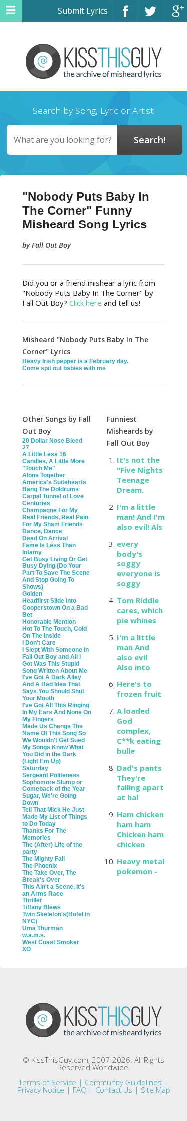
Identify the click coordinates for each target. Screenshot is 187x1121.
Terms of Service (47, 1082)
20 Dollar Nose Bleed (52, 440)
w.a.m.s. (33, 935)
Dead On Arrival (45, 538)
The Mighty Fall (43, 858)
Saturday (35, 768)
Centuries (36, 503)
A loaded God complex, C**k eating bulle (139, 731)
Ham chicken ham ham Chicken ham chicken (140, 829)
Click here (85, 303)
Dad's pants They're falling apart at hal (140, 782)
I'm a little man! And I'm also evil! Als (141, 517)
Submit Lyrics (83, 10)
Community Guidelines (123, 1082)
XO (26, 949)
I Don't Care (39, 642)
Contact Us (113, 1090)
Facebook (124, 15)
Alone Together (43, 475)
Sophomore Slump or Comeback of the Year (53, 785)
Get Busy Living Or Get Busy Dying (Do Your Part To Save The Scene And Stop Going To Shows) (56, 573)
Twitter (149, 15)
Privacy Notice (40, 1090)
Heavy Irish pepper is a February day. (75, 361)
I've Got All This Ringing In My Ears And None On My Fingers (56, 712)
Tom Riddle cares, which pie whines (140, 610)
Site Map (155, 1090)
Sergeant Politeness (51, 775)
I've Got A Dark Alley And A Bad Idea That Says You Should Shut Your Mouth (53, 688)
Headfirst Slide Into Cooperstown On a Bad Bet (55, 607)
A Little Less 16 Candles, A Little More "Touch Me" (53, 461)
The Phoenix (39, 865)
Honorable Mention (49, 621)
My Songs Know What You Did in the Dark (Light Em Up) (53, 754)
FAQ (80, 1090)
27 (25, 447)
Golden (32, 593)
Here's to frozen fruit (139, 689)
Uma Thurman (42, 928)
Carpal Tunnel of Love (53, 496)
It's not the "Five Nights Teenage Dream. (140, 475)
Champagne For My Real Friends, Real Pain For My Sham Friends (55, 517)
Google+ (174, 15)
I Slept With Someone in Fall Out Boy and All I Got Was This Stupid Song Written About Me (55, 660)
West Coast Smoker (50, 942)
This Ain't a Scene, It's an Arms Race (53, 890)
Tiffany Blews (41, 907)
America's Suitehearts (54, 482)
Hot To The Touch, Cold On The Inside (54, 632)
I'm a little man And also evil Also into (136, 652)
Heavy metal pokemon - (140, 866)
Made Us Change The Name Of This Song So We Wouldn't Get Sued (54, 733)
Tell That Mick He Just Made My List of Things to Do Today (54, 816)
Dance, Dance (42, 531)
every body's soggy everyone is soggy (138, 563)
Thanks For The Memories (44, 834)
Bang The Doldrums (50, 489)
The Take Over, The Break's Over (49, 876)
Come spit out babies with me (64, 368)
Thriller (32, 900)
